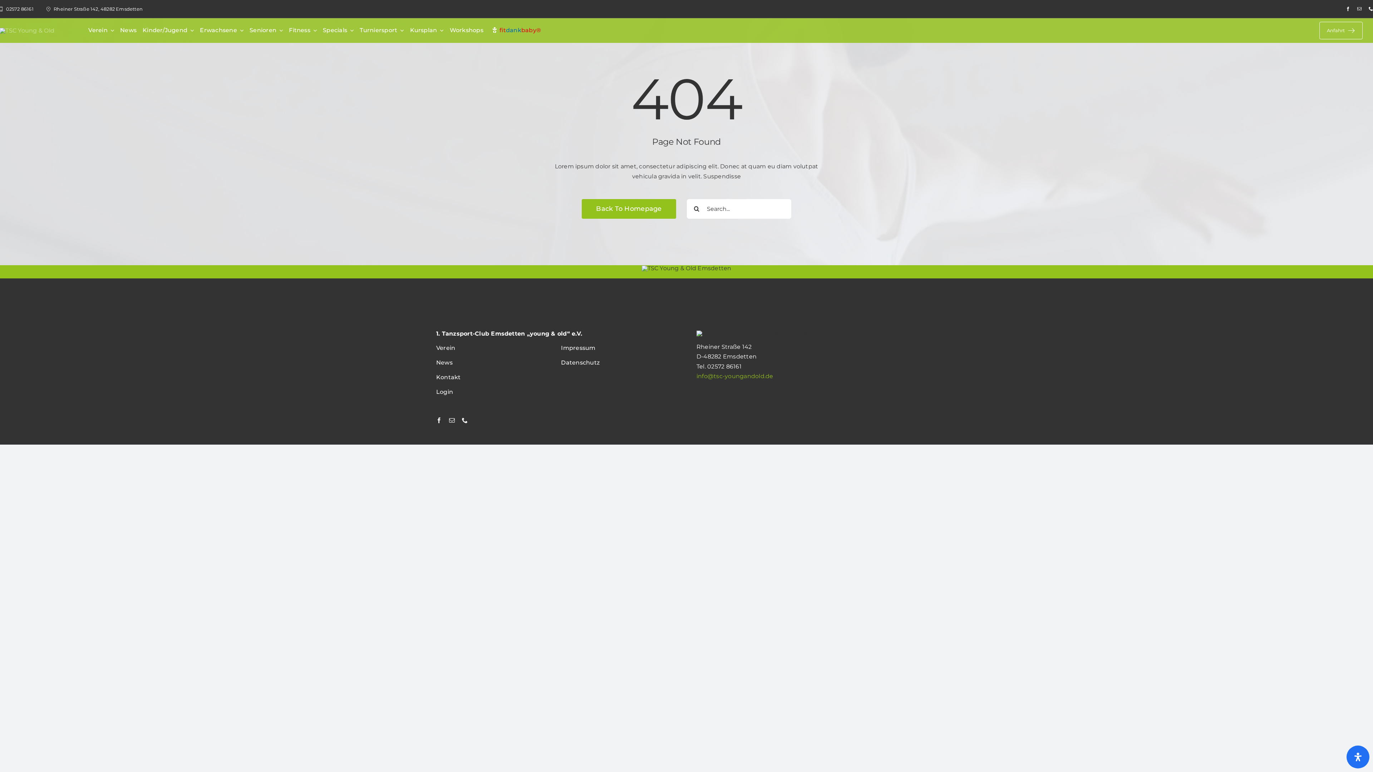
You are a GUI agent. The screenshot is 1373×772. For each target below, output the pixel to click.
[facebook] (1348, 9)
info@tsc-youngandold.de (735, 376)
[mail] (1359, 9)
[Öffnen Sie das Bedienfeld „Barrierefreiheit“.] (1358, 757)
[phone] (1371, 9)
